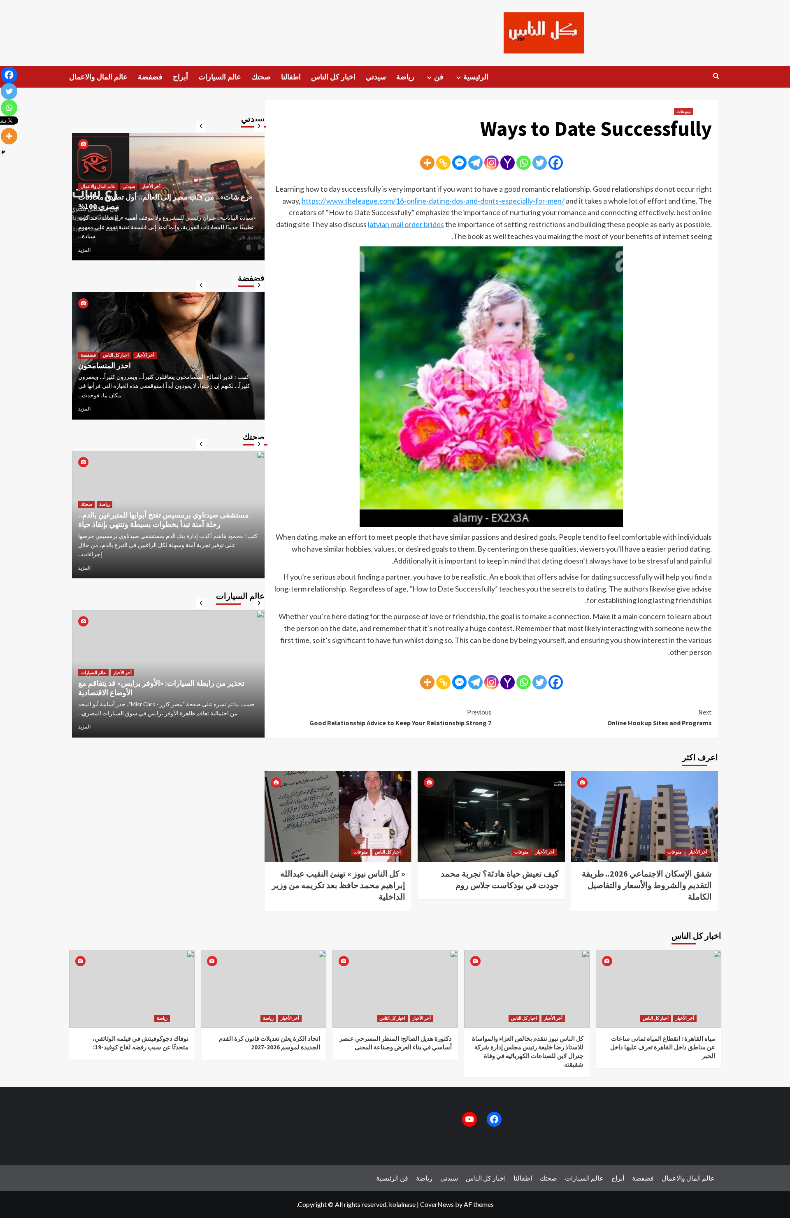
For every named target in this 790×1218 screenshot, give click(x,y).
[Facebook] (555, 162)
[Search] (716, 76)
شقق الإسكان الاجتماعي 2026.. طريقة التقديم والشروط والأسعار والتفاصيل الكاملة (647, 885)
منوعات (683, 111)
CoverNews (437, 1204)
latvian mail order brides (406, 224)
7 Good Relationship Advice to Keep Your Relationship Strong (400, 717)
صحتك (261, 76)
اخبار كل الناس (333, 76)
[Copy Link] (443, 162)
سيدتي (376, 76)
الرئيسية (475, 76)
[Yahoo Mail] (507, 162)
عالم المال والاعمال (98, 76)
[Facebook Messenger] (459, 162)
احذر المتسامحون (104, 365)
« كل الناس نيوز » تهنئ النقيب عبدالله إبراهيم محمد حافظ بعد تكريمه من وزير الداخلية (338, 885)
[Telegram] (475, 162)
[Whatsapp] (523, 162)
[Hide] (3, 152)
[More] (427, 162)
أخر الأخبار (545, 852)
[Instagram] (491, 162)
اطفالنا (291, 76)
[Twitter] (539, 162)
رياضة (405, 76)
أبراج (180, 76)
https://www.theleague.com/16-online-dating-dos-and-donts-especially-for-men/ (433, 200)
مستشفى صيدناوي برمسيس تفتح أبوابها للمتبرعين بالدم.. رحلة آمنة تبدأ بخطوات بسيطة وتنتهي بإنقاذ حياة (163, 519)
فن (439, 76)
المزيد (84, 250)
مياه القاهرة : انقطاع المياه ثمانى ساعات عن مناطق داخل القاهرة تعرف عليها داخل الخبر (662, 1047)
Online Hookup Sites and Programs (659, 717)
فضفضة (150, 76)
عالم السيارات (219, 76)
